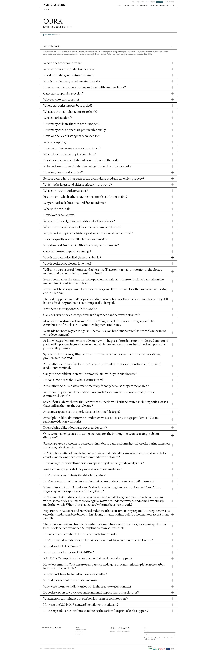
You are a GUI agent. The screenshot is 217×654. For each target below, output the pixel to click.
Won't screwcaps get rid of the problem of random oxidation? (82, 469)
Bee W (133, 1)
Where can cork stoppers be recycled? (68, 105)
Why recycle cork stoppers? (61, 99)
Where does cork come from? (62, 63)
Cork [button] (119, 5)
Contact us (160, 1)
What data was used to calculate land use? (70, 580)
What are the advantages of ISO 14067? (68, 552)
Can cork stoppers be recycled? (63, 93)
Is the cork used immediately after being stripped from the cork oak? (87, 166)
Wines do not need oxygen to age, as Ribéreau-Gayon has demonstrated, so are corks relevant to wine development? (104, 332)
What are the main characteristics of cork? (70, 111)
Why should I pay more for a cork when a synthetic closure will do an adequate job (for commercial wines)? (98, 394)
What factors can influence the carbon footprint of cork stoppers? (85, 598)
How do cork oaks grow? (59, 215)
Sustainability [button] (165, 5)
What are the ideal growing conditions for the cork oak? (79, 221)
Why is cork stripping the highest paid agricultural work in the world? (88, 233)
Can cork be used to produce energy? (67, 251)
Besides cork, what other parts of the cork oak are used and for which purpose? (93, 178)
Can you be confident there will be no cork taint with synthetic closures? (90, 374)
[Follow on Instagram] (53, 628)
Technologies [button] (142, 5)
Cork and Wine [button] (128, 5)
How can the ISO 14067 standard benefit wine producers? (81, 604)
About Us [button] (152, 1)
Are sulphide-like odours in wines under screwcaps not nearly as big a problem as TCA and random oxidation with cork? (101, 419)
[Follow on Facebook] (55, 628)
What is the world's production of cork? (69, 69)
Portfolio (153, 5)
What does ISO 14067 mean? (62, 546)
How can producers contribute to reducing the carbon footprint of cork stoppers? (95, 611)
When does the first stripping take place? (69, 154)
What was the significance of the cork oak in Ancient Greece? (82, 227)
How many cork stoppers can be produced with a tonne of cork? (84, 87)
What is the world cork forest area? (65, 190)
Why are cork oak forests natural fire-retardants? (74, 203)
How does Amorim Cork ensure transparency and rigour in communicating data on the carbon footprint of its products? (104, 566)
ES (169, 1)
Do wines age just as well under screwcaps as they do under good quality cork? (93, 463)
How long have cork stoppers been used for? (71, 136)
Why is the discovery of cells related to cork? (71, 81)
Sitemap (78, 627)
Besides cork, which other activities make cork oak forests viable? (85, 196)
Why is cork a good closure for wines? (67, 263)
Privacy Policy (79, 632)
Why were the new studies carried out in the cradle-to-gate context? (87, 586)
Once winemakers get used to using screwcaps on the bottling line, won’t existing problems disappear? (101, 435)
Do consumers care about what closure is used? (73, 380)
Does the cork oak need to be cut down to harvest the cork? (81, 160)
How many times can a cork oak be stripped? (72, 148)
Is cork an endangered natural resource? (69, 75)
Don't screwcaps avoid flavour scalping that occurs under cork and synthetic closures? (98, 481)
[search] (173, 5)
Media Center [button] (140, 1)
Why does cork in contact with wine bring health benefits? (81, 245)
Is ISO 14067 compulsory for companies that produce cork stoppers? (87, 558)
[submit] (174, 634)
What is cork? (52, 46)
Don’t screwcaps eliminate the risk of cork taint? (74, 475)
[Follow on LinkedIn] (57, 628)
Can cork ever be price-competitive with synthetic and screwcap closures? (91, 315)
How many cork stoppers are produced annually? (75, 130)
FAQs (147, 1)
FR (171, 1)
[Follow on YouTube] (60, 628)
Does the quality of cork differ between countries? (75, 239)
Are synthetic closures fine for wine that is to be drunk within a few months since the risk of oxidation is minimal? (101, 366)
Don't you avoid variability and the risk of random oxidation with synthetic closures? (98, 540)
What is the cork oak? (57, 209)
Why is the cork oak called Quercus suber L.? (72, 257)
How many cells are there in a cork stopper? (71, 124)
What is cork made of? (57, 118)
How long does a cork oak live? (63, 172)
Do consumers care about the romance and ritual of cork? (80, 534)
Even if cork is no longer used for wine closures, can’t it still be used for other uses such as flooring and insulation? (105, 291)
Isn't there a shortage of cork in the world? (70, 309)
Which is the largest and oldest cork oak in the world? (77, 184)
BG (173, 1)
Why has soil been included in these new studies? (75, 574)
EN (165, 1)
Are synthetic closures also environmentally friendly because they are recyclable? (96, 386)
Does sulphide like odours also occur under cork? (75, 427)
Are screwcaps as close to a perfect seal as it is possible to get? (82, 411)
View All (58, 35)
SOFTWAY (71, 648)
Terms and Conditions (81, 629)
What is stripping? (55, 142)
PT (167, 1)
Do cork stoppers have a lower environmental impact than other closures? (91, 592)
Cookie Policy (79, 634)
